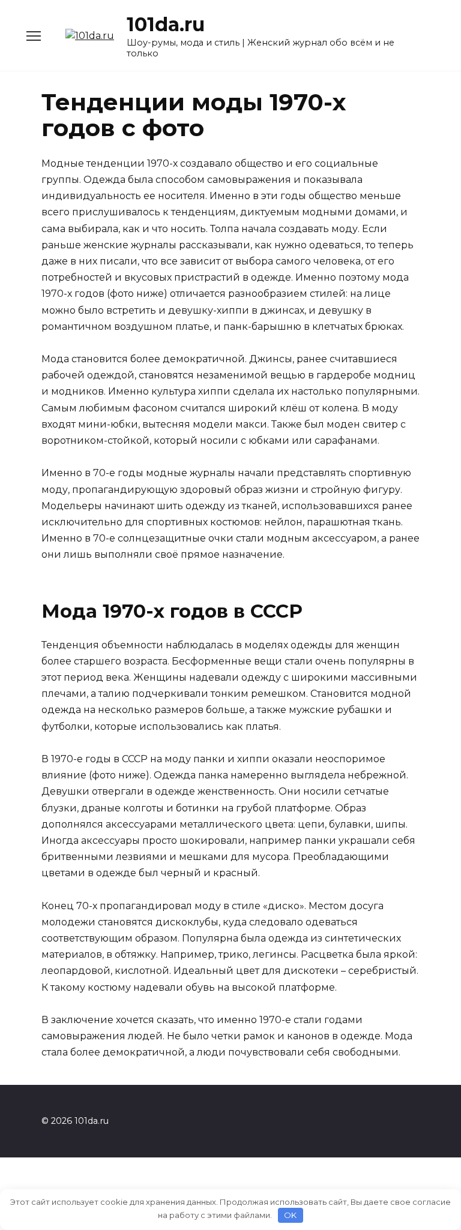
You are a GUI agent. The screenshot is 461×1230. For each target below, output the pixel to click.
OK (290, 1215)
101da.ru (166, 24)
